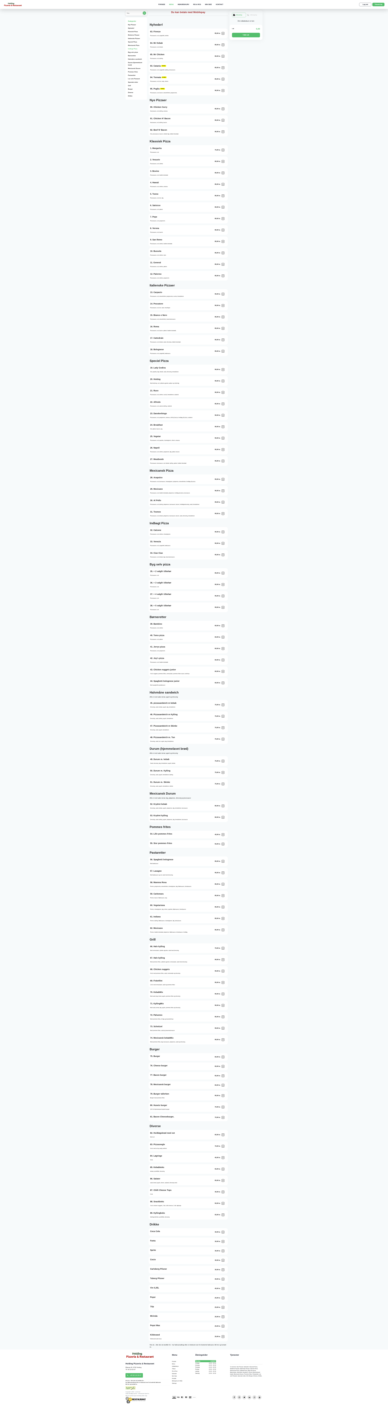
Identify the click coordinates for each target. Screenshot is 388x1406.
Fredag (205, 1369)
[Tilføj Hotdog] (223, 381)
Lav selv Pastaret (134, 79)
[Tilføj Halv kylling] (223, 948)
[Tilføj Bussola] (223, 253)
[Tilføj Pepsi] (223, 1298)
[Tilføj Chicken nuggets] (223, 971)
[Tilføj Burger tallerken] (223, 1095)
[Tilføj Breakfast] (223, 426)
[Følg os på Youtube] (259, 1397)
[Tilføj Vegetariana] (223, 907)
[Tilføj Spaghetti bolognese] (223, 861)
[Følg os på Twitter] (244, 1397)
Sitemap (174, 1383)
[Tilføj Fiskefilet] (223, 982)
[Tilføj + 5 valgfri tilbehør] (223, 607)
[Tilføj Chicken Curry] (223, 109)
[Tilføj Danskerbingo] (223, 415)
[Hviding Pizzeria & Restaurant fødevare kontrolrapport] (130, 1388)
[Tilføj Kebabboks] (223, 1169)
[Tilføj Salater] (223, 1180)
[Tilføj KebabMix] (223, 994)
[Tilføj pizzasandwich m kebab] (223, 705)
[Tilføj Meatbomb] (223, 461)
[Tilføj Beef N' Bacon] (223, 131)
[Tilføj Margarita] (223, 150)
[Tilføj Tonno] (223, 195)
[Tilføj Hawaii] (223, 184)
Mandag (205, 1361)
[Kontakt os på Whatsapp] (254, 1397)
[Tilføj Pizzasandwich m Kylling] (223, 716)
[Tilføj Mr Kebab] (223, 45)
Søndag (205, 1373)
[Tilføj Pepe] (223, 218)
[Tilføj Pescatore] (223, 305)
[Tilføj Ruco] (223, 392)
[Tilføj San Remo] (223, 241)
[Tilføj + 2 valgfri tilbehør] (223, 573)
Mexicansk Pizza (133, 45)
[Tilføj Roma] (223, 328)
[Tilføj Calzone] (223, 532)
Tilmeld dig (378, 4)
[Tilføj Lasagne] (223, 872)
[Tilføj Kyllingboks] (223, 1214)
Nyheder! (131, 28)
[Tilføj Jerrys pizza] (223, 648)
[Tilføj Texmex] (223, 513)
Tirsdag (205, 1363)
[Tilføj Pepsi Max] (223, 1326)
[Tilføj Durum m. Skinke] (223, 784)
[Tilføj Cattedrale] (223, 340)
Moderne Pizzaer (133, 35)
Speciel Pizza (132, 42)
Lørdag (205, 1371)
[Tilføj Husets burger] (223, 1107)
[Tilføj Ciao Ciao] (223, 554)
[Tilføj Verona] (223, 230)
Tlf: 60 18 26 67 (130, 1369)
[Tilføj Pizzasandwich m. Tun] (223, 739)
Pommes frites (133, 72)
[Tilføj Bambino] (223, 625)
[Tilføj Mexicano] (223, 490)
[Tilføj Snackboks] (223, 1203)
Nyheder (174, 1373)
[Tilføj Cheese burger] (223, 1066)
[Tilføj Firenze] (223, 33)
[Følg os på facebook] (234, 1397)
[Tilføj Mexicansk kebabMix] (223, 1039)
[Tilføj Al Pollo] (223, 502)
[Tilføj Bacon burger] (223, 1075)
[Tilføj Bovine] (223, 173)
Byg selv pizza (133, 52)
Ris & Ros (197, 4)
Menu (171, 4)
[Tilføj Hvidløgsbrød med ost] (223, 1134)
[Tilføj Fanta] (223, 1241)
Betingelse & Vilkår (177, 1381)
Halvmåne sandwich (135, 59)
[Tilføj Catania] (223, 67)
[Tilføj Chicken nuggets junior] (223, 671)
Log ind (365, 4)
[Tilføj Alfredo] (223, 404)
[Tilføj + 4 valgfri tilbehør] (223, 596)
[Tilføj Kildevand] (223, 1336)
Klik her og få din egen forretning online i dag (136, 1395)
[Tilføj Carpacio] (223, 294)
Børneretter (132, 55)
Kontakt (219, 4)
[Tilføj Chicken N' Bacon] (223, 120)
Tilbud (173, 1368)
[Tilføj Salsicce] (223, 207)
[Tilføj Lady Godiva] (223, 369)
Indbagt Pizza (132, 49)
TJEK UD (246, 35)
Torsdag (205, 1367)
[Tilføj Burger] (223, 1057)
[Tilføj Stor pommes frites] (223, 844)
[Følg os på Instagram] (239, 1397)
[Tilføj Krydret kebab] (223, 806)
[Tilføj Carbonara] (223, 895)
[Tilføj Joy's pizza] (223, 660)
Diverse (130, 92)
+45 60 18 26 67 (135, 1375)
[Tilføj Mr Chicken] (223, 56)
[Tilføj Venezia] (223, 543)
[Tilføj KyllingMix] (223, 1005)
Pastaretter (131, 75)
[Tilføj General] (223, 264)
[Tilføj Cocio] (223, 1260)
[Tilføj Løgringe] (223, 1157)
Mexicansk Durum (134, 68)
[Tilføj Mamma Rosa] (223, 884)
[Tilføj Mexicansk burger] (223, 1085)
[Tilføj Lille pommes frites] (223, 834)
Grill (129, 85)
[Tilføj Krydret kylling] (223, 817)
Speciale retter (133, 82)
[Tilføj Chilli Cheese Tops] (223, 1192)
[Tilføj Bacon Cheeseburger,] (223, 1117)
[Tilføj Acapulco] (223, 479)
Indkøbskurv (183, 4)
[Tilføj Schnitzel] (223, 1028)
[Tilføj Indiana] (223, 918)
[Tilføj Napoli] (223, 449)
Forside (161, 4)
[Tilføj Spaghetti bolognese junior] (223, 683)
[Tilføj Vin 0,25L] (223, 1288)
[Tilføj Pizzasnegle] (223, 1146)
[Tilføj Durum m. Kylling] (223, 772)
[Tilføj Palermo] (223, 275)
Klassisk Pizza (133, 31)
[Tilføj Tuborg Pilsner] (223, 1279)
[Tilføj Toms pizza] (223, 637)
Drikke (130, 96)
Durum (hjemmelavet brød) (135, 64)
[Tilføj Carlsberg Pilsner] (223, 1269)
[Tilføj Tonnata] (223, 79)
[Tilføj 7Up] (223, 1307)
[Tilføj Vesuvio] (223, 161)
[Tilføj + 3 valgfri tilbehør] (223, 584)
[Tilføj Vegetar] (223, 438)
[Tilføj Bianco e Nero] (223, 317)
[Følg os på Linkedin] (249, 1397)
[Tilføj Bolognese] (223, 351)
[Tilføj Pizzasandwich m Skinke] (223, 727)
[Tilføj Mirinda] (223, 1316)
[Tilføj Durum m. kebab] (223, 761)
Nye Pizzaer (132, 24)
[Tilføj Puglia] (223, 90)
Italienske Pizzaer (134, 38)
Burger (130, 89)
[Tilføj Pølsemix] (223, 1017)
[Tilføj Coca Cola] (223, 1232)
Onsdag (205, 1365)
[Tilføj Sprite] (223, 1251)
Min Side (208, 4)
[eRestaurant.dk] (135, 1400)
